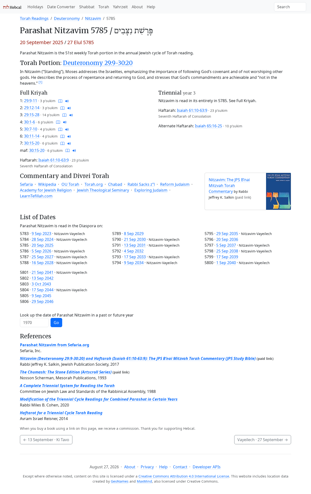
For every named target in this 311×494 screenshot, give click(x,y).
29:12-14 (31, 107)
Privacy (147, 467)
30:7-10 (30, 129)
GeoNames (120, 481)
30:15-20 (31, 143)
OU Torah (70, 184)
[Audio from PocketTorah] (67, 100)
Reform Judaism (175, 184)
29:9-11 (30, 100)
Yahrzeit (120, 6)
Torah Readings (34, 18)
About (137, 6)
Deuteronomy (67, 18)
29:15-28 (31, 114)
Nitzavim (93, 18)
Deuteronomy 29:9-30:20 (98, 63)
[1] (40, 82)
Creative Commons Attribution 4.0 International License (183, 476)
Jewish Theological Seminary (103, 190)
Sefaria (26, 184)
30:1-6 (29, 122)
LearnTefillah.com (36, 196)
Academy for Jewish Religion (46, 190)
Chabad (115, 184)
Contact (180, 467)
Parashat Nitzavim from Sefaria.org (54, 345)
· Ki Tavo (46, 439)
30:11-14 (31, 136)
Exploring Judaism (150, 190)
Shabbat (87, 6)
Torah (103, 6)
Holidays (35, 6)
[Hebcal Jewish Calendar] (12, 7)
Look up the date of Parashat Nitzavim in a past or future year (77, 315)
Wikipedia (47, 184)
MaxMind (144, 481)
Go (56, 322)
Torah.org (94, 184)
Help (151, 6)
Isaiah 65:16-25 (208, 126)
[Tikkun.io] (60, 100)
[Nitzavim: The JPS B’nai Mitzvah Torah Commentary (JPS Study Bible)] (278, 191)
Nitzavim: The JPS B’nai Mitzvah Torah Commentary (229, 185)
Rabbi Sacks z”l (141, 184)
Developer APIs (207, 467)
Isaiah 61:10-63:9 (53, 160)
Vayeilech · (262, 439)
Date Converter (61, 6)
